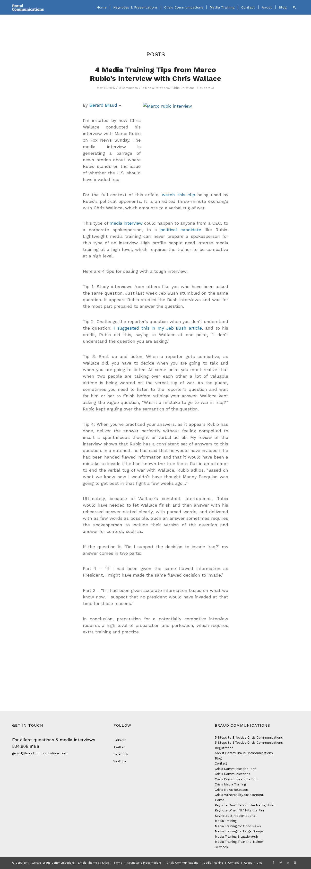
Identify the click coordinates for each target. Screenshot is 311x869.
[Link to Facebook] (273, 862)
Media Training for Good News (238, 826)
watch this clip (178, 194)
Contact (221, 763)
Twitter (119, 747)
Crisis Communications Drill (236, 779)
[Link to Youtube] (295, 862)
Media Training (226, 821)
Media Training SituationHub (236, 836)
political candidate (180, 229)
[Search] (294, 7)
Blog (218, 758)
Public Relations (183, 88)
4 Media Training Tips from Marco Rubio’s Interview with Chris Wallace (155, 74)
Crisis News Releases (231, 790)
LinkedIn (120, 740)
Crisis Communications (232, 774)
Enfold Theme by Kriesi (94, 862)
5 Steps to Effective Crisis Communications (249, 737)
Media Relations (157, 88)
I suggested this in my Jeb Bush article (158, 328)
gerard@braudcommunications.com (39, 753)
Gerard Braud (103, 105)
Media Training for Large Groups (239, 831)
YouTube (119, 761)
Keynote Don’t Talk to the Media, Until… (246, 805)
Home (219, 800)
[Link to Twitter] (280, 862)
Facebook (120, 754)
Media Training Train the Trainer (239, 841)
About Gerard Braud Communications (244, 753)
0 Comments (128, 88)
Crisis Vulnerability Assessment (239, 795)
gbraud (209, 88)
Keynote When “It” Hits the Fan (239, 810)
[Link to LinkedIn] (288, 862)
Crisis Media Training (230, 784)
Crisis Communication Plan (235, 769)
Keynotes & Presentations (235, 816)
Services (221, 847)
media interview (126, 223)
